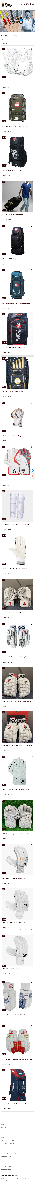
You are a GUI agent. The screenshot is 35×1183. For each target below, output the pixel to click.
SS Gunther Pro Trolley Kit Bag (12, 215)
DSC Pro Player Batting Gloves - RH (14, 922)
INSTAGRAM (26, 1178)
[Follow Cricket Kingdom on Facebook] (33, 470)
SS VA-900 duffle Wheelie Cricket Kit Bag (16, 303)
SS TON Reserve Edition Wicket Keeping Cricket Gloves (17, 82)
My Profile (5, 1137)
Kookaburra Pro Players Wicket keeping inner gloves (17, 568)
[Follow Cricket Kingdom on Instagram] (33, 476)
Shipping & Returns (7, 1143)
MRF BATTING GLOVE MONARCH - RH (16, 1015)
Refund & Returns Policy (9, 1159)
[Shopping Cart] (29, 4)
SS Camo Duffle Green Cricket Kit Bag (14, 126)
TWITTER (11, 1178)
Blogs (3, 1130)
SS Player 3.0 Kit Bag (9, 259)
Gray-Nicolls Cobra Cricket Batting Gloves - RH (17, 657)
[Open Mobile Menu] (33, 4)
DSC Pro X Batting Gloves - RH (12, 969)
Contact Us (5, 1146)
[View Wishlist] (25, 5)
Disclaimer (5, 1163)
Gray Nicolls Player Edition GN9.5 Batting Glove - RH (17, 745)
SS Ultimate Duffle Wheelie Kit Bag (13, 347)
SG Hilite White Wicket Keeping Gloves (15, 436)
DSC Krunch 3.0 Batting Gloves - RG (14, 878)
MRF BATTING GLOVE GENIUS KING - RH (17, 1059)
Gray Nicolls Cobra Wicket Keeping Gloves (16, 613)
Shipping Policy (6, 1166)
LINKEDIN (18, 1178)
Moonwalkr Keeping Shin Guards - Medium (16, 524)
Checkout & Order (7, 1140)
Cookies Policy (6, 1169)
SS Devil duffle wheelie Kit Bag (12, 170)
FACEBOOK (4, 1178)
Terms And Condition (8, 1153)
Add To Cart (17, 87)
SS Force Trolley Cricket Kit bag (12, 391)
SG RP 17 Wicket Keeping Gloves (13, 480)
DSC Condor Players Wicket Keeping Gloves (17, 834)
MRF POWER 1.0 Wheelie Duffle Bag (14, 1103)
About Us (4, 1125)
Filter (15, 35)
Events (3, 1127)
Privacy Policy (6, 1150)
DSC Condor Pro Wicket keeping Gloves (15, 790)
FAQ (2, 1133)
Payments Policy (6, 1156)
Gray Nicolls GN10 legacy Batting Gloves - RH (17, 701)
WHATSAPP (4, 1180)
